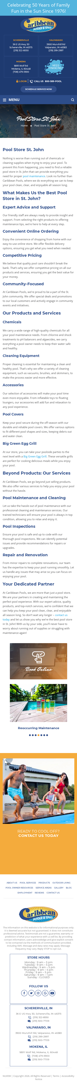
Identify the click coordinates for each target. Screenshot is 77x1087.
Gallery (58, 887)
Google (45, 993)
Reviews (39, 892)
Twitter (31, 993)
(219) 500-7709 (40, 1020)
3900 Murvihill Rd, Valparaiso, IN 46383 (38, 1033)
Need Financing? (56, 66)
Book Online (38, 669)
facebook (24, 993)
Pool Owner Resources (19, 887)
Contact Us (53, 892)
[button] (30, 735)
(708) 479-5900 (21, 71)
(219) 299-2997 (56, 50)
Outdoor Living (61, 882)
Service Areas (44, 887)
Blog (69, 887)
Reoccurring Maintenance (38, 728)
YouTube (52, 993)
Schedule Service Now (38, 89)
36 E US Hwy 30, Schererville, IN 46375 (38, 1013)
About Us (12, 882)
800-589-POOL (53, 81)
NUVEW (7, 1076)
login (23, 81)
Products (44, 882)
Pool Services (28, 882)
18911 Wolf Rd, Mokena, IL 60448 (38, 1052)
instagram (38, 993)
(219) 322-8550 (21, 50)
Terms (56, 1076)
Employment (25, 892)
